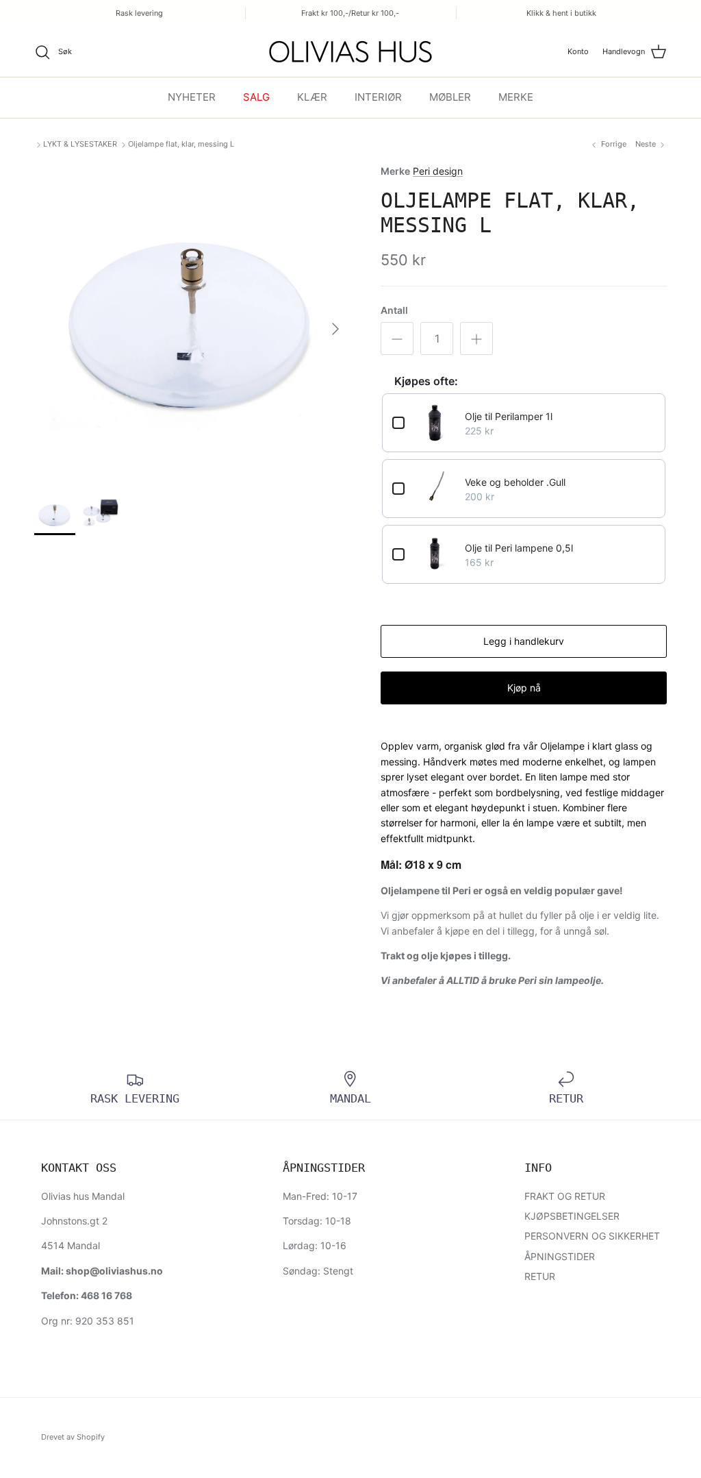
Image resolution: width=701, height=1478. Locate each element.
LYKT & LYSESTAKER (80, 144)
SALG (256, 96)
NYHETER (192, 96)
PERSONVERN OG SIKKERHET (592, 1236)
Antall (394, 310)
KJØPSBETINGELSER (572, 1216)
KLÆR (312, 96)
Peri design (438, 171)
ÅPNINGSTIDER (559, 1256)
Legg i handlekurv (523, 641)
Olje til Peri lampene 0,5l (519, 548)
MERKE (515, 96)
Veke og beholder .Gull (515, 482)
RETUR (539, 1276)
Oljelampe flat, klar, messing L (181, 144)
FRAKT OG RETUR (564, 1196)
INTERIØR (378, 96)
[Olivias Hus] (350, 51)
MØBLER (450, 96)
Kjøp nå (524, 687)
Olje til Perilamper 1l (508, 416)
